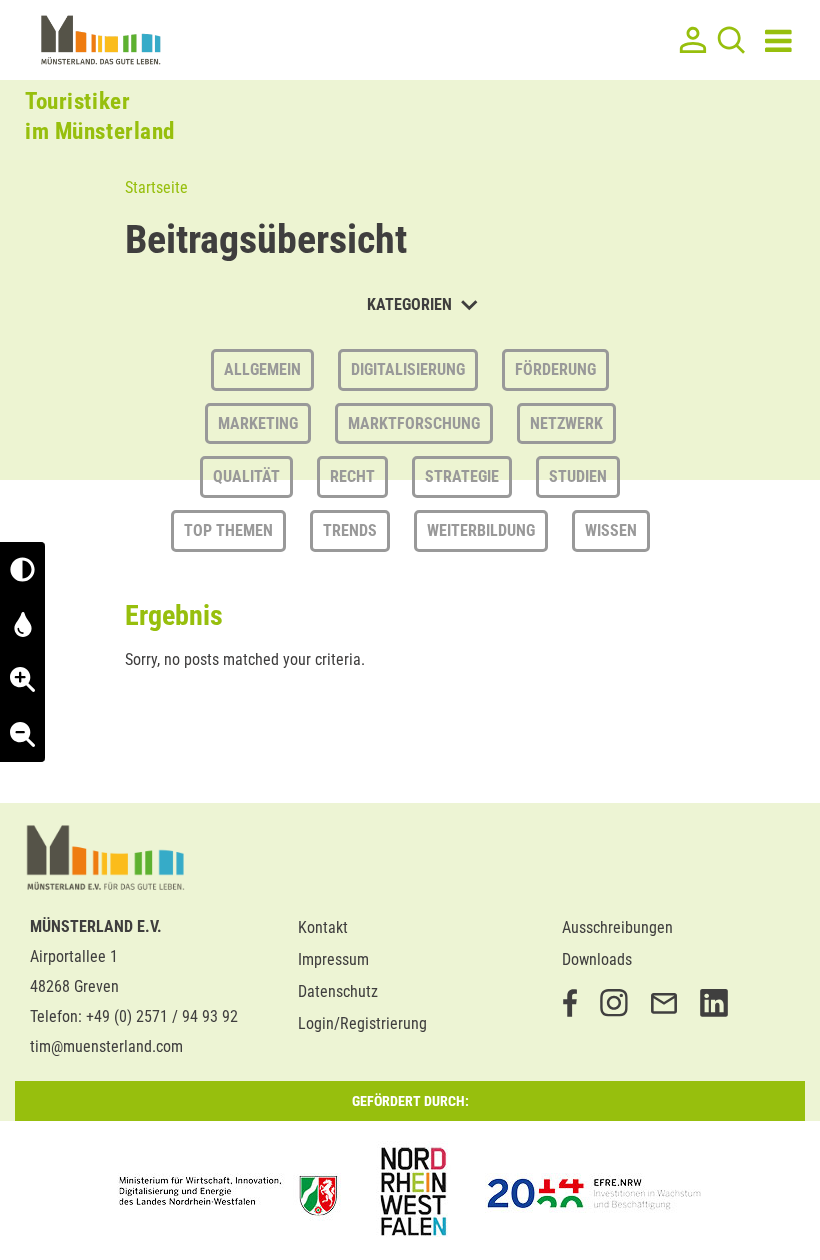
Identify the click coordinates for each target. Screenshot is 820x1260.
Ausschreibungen (617, 927)
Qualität (246, 476)
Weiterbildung (481, 530)
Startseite (156, 187)
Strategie (462, 476)
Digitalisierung (408, 369)
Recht (352, 476)
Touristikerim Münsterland (100, 116)
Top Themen (228, 530)
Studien (578, 476)
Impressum (333, 959)
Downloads (597, 959)
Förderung (555, 369)
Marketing (258, 423)
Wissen (611, 530)
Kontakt (323, 927)
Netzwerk (566, 423)
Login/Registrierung (362, 1023)
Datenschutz (338, 991)
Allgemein (262, 369)
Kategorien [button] (411, 304)
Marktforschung (414, 423)
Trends (350, 530)
